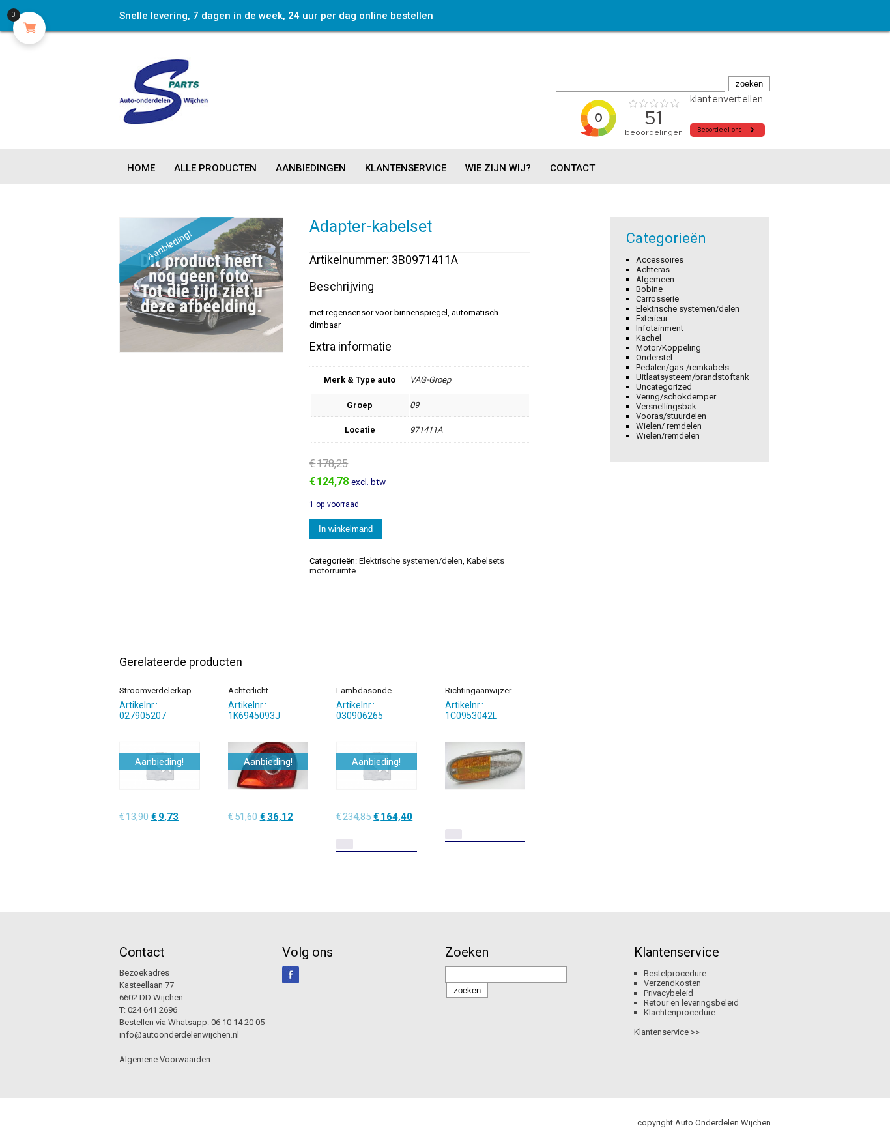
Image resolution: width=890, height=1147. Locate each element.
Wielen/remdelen (668, 436)
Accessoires (659, 260)
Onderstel (654, 357)
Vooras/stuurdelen (671, 416)
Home (141, 168)
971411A (426, 430)
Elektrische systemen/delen (411, 561)
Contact (572, 168)
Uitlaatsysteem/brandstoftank (692, 377)
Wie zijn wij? (498, 168)
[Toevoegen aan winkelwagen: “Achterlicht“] (299, 837)
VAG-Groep (430, 380)
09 (414, 405)
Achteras (653, 269)
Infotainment (659, 328)
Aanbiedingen (311, 168)
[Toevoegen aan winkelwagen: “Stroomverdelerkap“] (191, 837)
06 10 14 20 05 (238, 1022)
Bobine (649, 289)
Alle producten (215, 168)
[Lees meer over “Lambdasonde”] (344, 844)
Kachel (648, 338)
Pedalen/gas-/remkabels (682, 367)
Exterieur (652, 318)
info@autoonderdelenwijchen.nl (179, 1034)
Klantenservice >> (667, 1032)
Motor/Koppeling (668, 348)
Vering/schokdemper (676, 396)
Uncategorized (664, 387)
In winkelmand (346, 529)
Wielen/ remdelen (669, 426)
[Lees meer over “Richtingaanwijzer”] (453, 834)
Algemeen (655, 279)
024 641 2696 (152, 1010)
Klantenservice (405, 168)
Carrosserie (657, 299)
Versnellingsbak (666, 406)
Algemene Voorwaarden (164, 1059)
